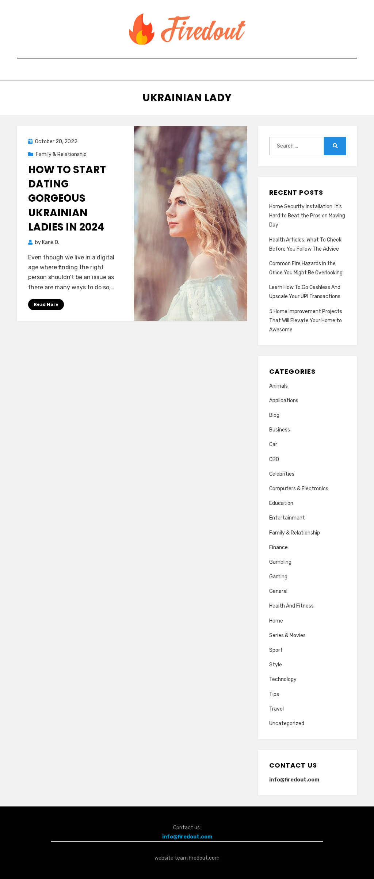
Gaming (278, 577)
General (278, 591)
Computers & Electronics (298, 489)
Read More (46, 304)
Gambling (280, 562)
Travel (276, 709)
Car (273, 444)
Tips (274, 694)
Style (275, 665)
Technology (283, 679)
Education (281, 503)
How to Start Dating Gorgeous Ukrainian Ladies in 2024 (67, 198)
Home (276, 621)
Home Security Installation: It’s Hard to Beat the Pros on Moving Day (307, 215)
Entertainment (287, 518)
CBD (274, 459)
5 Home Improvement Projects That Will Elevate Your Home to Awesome (305, 320)
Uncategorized (286, 723)
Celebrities (281, 474)
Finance (278, 547)
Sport (276, 650)
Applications (283, 400)
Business (279, 430)
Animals (278, 386)
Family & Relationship (61, 154)
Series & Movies (287, 635)
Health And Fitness (291, 606)
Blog (274, 415)
